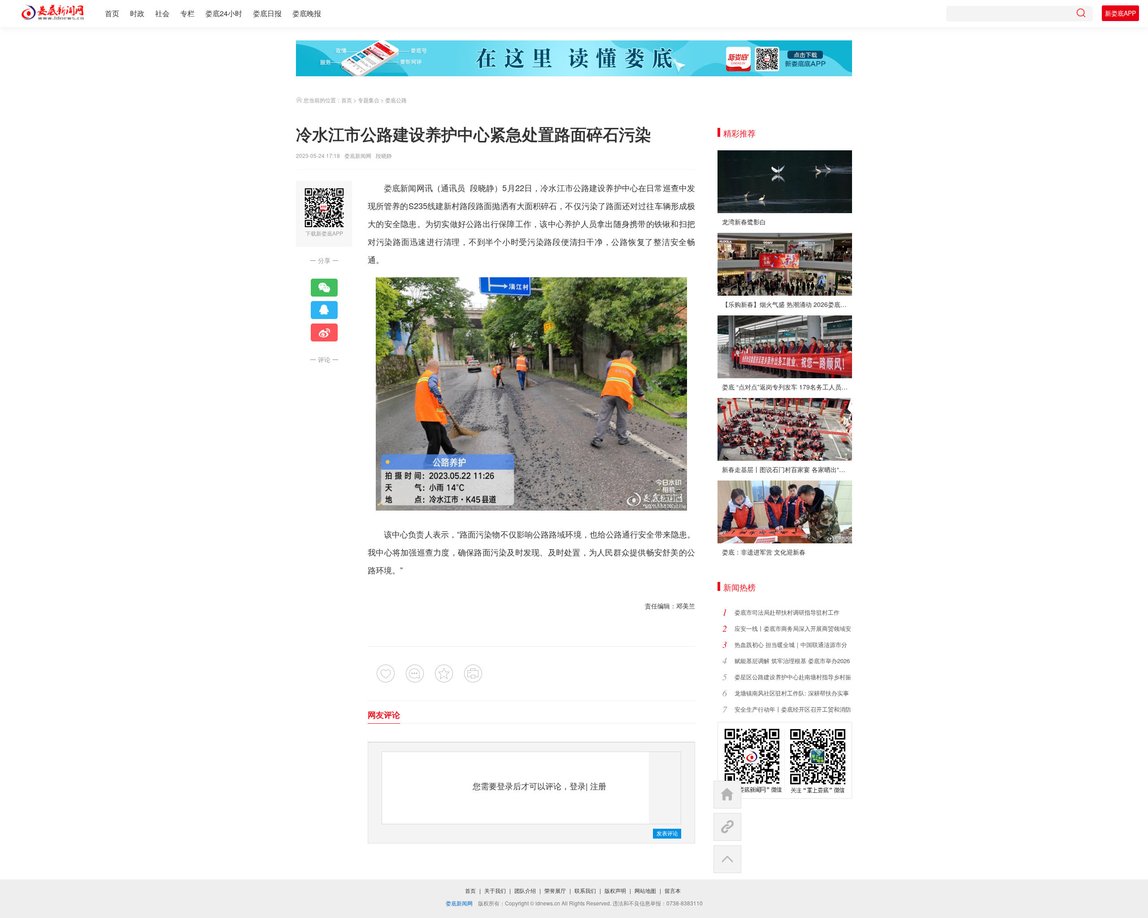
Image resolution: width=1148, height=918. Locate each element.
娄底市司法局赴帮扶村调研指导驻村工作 (787, 612)
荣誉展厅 (555, 890)
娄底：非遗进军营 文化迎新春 (763, 551)
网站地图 (645, 890)
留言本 (673, 890)
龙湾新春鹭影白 (744, 221)
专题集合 (368, 100)
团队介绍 (525, 890)
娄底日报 (267, 13)
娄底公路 (396, 100)
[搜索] (1080, 14)
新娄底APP (1120, 13)
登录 (578, 785)
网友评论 (384, 715)
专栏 (187, 13)
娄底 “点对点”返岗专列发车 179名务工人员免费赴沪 (787, 386)
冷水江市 (556, 187)
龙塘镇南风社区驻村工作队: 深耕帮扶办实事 (792, 693)
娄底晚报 (306, 13)
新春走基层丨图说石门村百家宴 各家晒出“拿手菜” (787, 469)
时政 (137, 13)
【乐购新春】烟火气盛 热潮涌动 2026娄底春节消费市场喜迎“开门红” (787, 304)
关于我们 (495, 890)
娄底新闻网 (357, 155)
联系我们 (585, 890)
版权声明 (615, 890)
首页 (112, 13)
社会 (162, 13)
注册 (598, 785)
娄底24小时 (223, 13)
